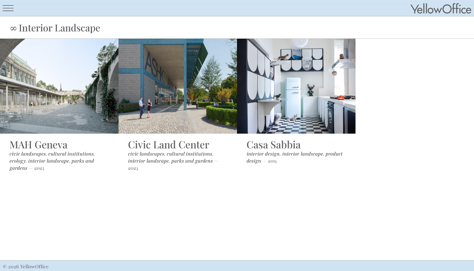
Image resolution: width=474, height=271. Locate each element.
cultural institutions (71, 153)
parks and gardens (192, 161)
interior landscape (48, 161)
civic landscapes (28, 153)
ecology (18, 161)
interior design (263, 153)
